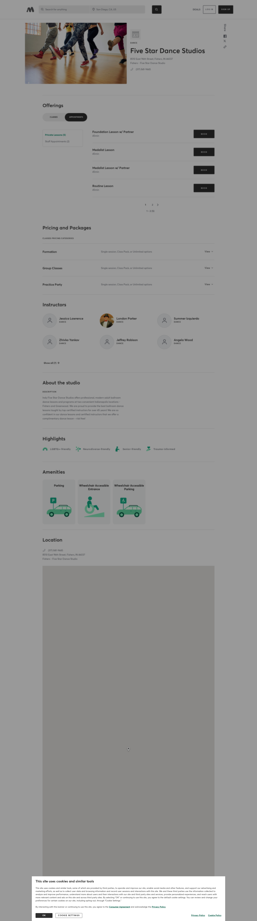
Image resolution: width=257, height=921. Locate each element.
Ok (44, 915)
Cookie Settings (69, 915)
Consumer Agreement (119, 907)
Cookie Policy (214, 915)
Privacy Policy (159, 907)
